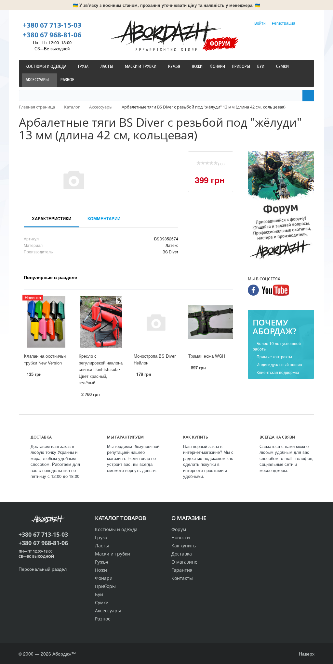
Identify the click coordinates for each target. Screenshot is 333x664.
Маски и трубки (112, 554)
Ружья (101, 562)
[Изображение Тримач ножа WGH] (210, 322)
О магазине (184, 562)
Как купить (183, 546)
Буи (99, 594)
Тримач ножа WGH (206, 356)
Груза (101, 537)
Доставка (181, 554)
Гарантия (182, 570)
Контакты (182, 578)
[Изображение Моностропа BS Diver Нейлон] (156, 322)
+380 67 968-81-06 (52, 34)
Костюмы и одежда (116, 529)
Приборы (105, 586)
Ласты (102, 546)
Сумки (102, 602)
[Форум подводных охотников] (281, 206)
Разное (103, 619)
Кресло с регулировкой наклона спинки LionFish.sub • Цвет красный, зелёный (101, 369)
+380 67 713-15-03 (52, 25)
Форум (220, 43)
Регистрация (283, 23)
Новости (180, 537)
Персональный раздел (43, 569)
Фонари (104, 578)
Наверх (306, 653)
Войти (260, 23)
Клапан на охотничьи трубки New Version (45, 359)
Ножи (101, 570)
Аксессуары (108, 610)
